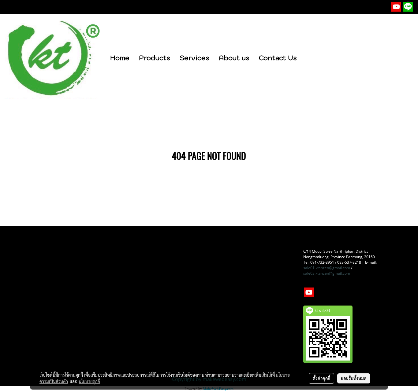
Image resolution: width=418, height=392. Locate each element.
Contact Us (278, 57)
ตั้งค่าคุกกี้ (321, 378)
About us (234, 57)
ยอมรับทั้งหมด (354, 378)
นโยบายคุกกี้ (89, 381)
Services (194, 57)
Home (119, 57)
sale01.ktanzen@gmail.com (326, 267)
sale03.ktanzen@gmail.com (326, 273)
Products (154, 57)
